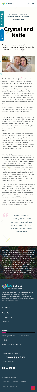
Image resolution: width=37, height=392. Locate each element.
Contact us (13, 386)
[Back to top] (33, 388)
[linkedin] (15, 368)
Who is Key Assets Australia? (12, 344)
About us (5, 386)
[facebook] (4, 368)
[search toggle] (29, 3)
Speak (2, 35)
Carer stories (25, 16)
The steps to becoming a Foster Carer (15, 336)
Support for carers (12, 16)
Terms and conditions (19, 381)
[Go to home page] (8, 3)
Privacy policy (6, 381)
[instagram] (7, 368)
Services (14, 14)
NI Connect (6, 321)
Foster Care (23, 14)
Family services (7, 317)
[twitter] (11, 368)
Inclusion (5, 340)
